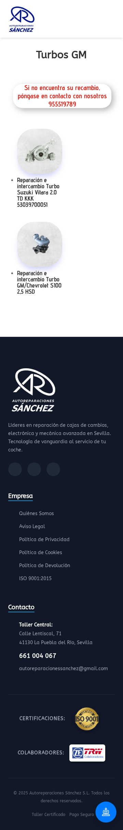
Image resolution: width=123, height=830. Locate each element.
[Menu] (113, 20)
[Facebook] (15, 469)
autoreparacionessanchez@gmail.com (63, 669)
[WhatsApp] (53, 469)
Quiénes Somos (36, 513)
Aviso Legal (32, 526)
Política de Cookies (40, 553)
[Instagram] (34, 469)
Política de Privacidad (44, 539)
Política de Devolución (44, 566)
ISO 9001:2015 (35, 579)
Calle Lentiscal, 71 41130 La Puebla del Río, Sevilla (56, 634)
